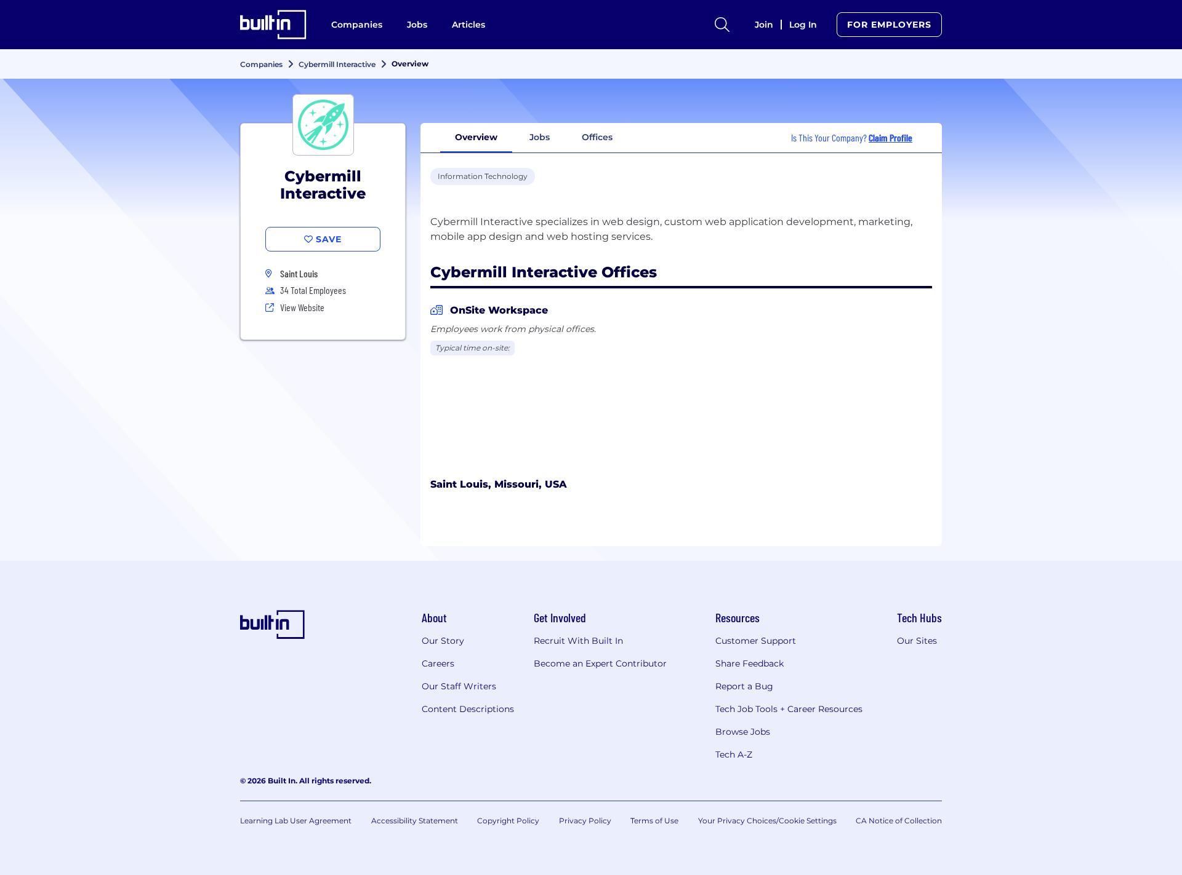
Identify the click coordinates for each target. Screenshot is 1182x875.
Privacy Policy (585, 820)
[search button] (722, 24)
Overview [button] (476, 137)
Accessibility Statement (414, 820)
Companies (356, 24)
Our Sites (917, 640)
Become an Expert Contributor (600, 663)
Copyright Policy (508, 820)
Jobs (417, 24)
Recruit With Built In (578, 640)
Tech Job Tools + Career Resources (788, 709)
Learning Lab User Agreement (296, 820)
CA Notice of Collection (899, 820)
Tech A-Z (733, 754)
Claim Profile (890, 137)
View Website (302, 307)
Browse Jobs (742, 731)
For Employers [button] (889, 24)
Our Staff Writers (459, 686)
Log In (803, 24)
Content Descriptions (468, 709)
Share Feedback (749, 663)
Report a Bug (744, 686)
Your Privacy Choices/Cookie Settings (767, 820)
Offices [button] (597, 137)
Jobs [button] (539, 137)
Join (764, 24)
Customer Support (755, 640)
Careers (438, 663)
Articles (468, 24)
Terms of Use (654, 820)
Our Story (443, 640)
